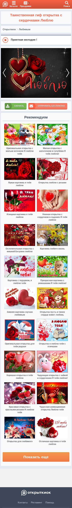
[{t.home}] (36, 493)
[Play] (5, 40)
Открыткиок (9, 29)
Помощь (49, 502)
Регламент (36, 502)
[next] (67, 73)
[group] (36, 40)
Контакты (23, 502)
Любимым (24, 29)
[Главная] (4, 4)
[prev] (4, 73)
